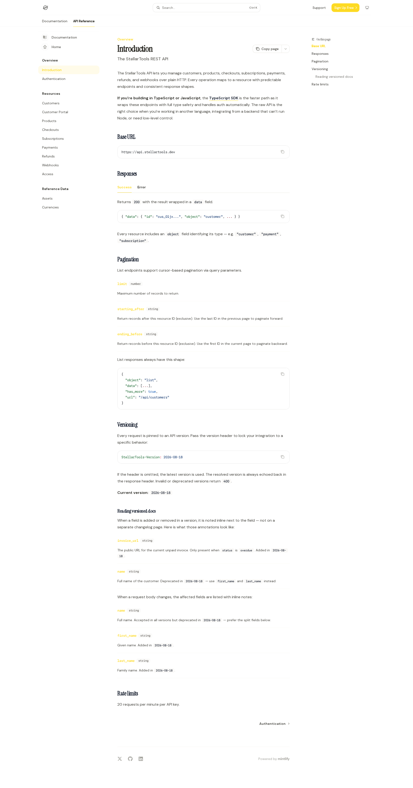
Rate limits (320, 84)
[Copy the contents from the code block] (282, 152)
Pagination (320, 61)
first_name (126, 635)
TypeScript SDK (223, 98)
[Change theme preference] (367, 7)
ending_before (129, 334)
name (121, 571)
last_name (126, 661)
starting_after (130, 309)
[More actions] (286, 49)
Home (56, 47)
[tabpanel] (203, 221)
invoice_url (127, 540)
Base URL (319, 46)
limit (122, 284)
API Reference (84, 21)
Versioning (320, 69)
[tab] (124, 186)
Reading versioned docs (334, 76)
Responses (320, 53)
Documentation (54, 21)
